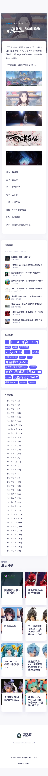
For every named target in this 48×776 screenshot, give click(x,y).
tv (15, 347)
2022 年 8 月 (11, 482)
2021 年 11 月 (12, 518)
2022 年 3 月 (11, 502)
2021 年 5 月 (11, 543)
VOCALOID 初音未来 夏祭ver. (11, 664)
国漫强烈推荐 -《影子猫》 (21, 257)
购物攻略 (32, 382)
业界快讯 (9, 23)
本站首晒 (33, 367)
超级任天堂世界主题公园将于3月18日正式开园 (27, 281)
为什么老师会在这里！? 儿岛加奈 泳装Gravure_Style (35, 630)
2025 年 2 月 (11, 417)
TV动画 (24, 347)
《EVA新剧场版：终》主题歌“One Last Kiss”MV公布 (26, 288)
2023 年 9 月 (11, 466)
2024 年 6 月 (11, 450)
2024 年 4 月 (11, 458)
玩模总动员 (26, 377)
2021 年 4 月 (11, 547)
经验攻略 (11, 382)
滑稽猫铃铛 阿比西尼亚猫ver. (11, 698)
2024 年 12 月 (12, 425)
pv (7, 347)
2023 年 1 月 (11, 474)
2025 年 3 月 (11, 413)
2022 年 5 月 (11, 494)
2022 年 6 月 (11, 490)
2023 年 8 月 (11, 470)
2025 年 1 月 (11, 421)
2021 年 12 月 (12, 514)
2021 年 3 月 (11, 551)
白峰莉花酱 (10, 626)
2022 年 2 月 (11, 506)
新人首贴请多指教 (16, 367)
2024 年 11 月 (12, 429)
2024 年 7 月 (11, 445)
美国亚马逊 (23, 382)
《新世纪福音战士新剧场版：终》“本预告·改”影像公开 (27, 312)
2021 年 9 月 (11, 527)
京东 (35, 352)
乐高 (13, 352)
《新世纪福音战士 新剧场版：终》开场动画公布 (26, 320)
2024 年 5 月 (11, 454)
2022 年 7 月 (11, 486)
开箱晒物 (16, 362)
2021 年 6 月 (11, 539)
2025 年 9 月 (11, 401)
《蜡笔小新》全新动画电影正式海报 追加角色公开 (26, 265)
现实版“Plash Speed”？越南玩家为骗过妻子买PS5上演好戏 (26, 296)
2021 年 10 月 (12, 522)
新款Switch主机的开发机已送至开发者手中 (26, 304)
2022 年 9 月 (11, 478)
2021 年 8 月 (11, 531)
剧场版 (22, 357)
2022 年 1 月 (11, 510)
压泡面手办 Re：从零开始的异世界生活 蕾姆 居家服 (35, 665)
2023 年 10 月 (12, 462)
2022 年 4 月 (11, 498)
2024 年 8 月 (11, 441)
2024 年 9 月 (11, 437)
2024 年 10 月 (12, 433)
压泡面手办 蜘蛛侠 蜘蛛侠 (35, 591)
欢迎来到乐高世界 (23, 372)
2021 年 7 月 (11, 535)
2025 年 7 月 (11, 409)
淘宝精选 (8, 377)
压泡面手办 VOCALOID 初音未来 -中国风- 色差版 (35, 701)
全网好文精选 (11, 357)
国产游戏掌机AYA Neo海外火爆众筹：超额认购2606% (26, 273)
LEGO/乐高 (24, 342)
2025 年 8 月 (11, 405)
